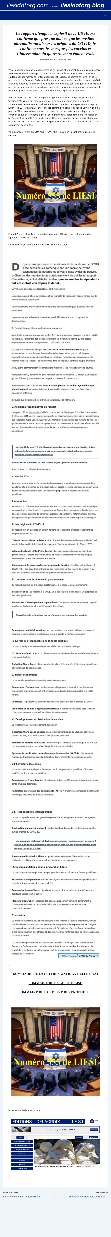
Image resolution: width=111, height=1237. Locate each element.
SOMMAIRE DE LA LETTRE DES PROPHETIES (55, 992)
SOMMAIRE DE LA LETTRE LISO (56, 983)
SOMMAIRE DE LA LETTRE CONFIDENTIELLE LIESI (55, 974)
